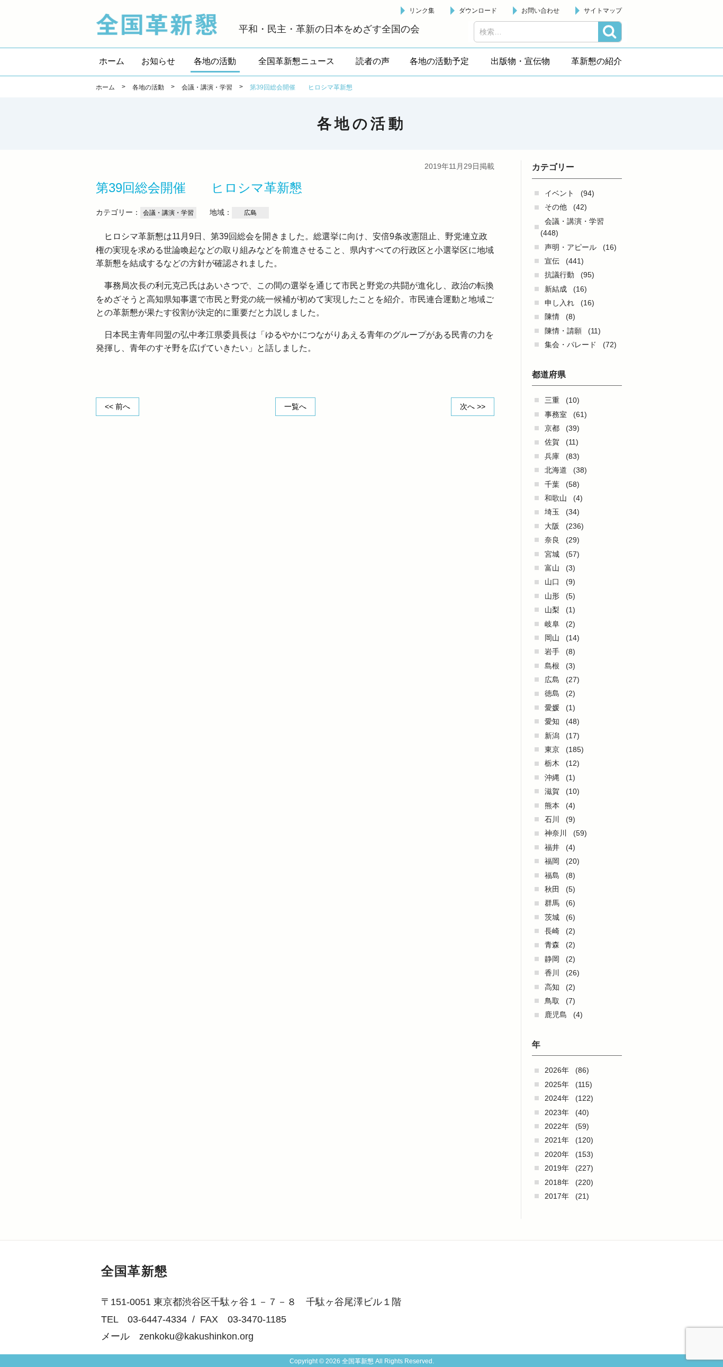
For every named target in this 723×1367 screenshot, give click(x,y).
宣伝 (552, 261)
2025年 (557, 1084)
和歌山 (556, 498)
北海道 (556, 470)
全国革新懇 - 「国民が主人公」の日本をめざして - (162, 24)
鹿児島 (556, 1014)
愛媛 (552, 707)
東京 (552, 749)
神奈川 (556, 833)
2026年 (557, 1070)
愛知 (552, 721)
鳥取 (552, 1001)
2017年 (557, 1196)
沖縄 (552, 777)
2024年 (557, 1098)
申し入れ (559, 302)
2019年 (557, 1168)
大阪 (552, 526)
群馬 (552, 903)
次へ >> (472, 406)
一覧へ (295, 406)
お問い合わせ (540, 10)
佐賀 (552, 442)
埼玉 (552, 512)
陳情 (552, 316)
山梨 (552, 609)
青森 (552, 944)
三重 (552, 400)
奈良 (552, 540)
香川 (552, 972)
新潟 (552, 735)
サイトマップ (603, 10)
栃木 (552, 763)
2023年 (557, 1112)
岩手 (552, 651)
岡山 (552, 637)
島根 (552, 666)
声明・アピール (571, 247)
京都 (552, 428)
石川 (552, 819)
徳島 (552, 693)
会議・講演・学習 (574, 221)
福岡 (552, 861)
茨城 (552, 917)
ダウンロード (478, 10)
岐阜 (552, 624)
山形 (552, 596)
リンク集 (422, 10)
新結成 (556, 289)
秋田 (552, 889)
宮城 (552, 554)
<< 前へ (117, 406)
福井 (552, 847)
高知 (552, 987)
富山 (552, 568)
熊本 (552, 805)
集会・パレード (571, 344)
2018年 (557, 1182)
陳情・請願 (563, 331)
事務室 (556, 414)
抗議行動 (559, 274)
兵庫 (552, 456)
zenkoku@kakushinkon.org (196, 1336)
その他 (556, 207)
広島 (552, 679)
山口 (552, 581)
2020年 (557, 1154)
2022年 (557, 1126)
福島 (552, 875)
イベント (559, 193)
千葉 (552, 484)
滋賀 (552, 791)
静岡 (552, 959)
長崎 (552, 931)
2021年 (557, 1140)
